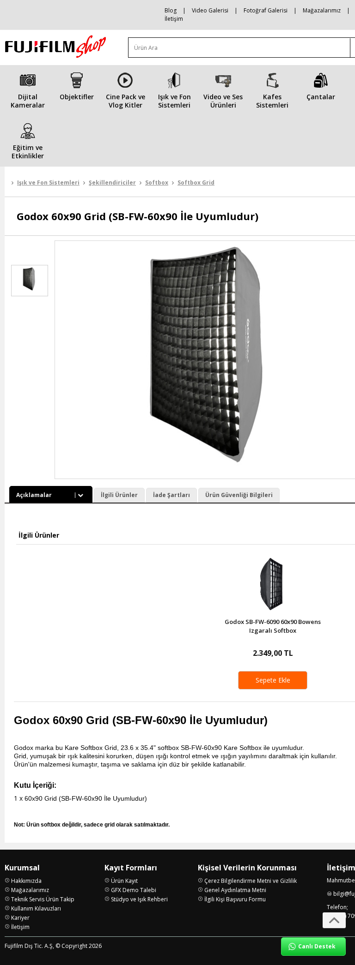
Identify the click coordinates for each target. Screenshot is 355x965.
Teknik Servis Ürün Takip (42, 899)
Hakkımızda (26, 881)
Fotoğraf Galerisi (266, 10)
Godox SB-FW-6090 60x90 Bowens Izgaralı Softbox (273, 626)
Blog (171, 10)
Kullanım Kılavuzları (36, 908)
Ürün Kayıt (124, 881)
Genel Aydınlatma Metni (235, 890)
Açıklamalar (34, 495)
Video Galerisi (210, 10)
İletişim (174, 19)
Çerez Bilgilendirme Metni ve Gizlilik (250, 881)
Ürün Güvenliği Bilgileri (239, 495)
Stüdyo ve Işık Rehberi (139, 899)
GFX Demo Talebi (133, 890)
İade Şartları (171, 495)
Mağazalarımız (322, 10)
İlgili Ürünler (119, 495)
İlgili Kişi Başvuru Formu (235, 899)
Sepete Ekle (273, 680)
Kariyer (20, 918)
